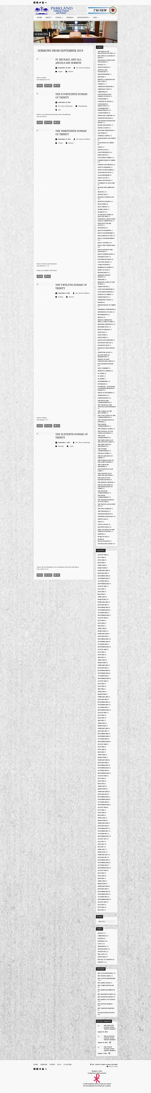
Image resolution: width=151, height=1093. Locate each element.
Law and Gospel (104, 262)
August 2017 (102, 839)
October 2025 (102, 581)
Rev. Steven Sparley (105, 1004)
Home (36, 1064)
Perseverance (103, 297)
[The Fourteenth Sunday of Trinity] (45, 107)
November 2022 (103, 673)
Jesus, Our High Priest (106, 238)
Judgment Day (103, 256)
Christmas (102, 91)
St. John (101, 376)
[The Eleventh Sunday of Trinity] (45, 562)
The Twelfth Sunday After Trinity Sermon (110, 1027)
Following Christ (105, 157)
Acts (59, 110)
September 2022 (103, 678)
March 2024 (102, 631)
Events (52, 1064)
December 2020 (103, 733)
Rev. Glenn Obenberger (65, 106)
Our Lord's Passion (105, 292)
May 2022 (101, 689)
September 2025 (103, 583)
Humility (61, 446)
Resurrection (103, 327)
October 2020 (102, 739)
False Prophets (103, 152)
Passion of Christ (104, 294)
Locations (68, 1064)
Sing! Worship (103, 368)
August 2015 (102, 902)
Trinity (100, 962)
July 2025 (101, 589)
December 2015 (103, 891)
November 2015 (103, 894)
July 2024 (101, 620)
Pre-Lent (101, 954)
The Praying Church (105, 482)
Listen (49, 85)
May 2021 (101, 720)
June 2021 (101, 718)
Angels (60, 71)
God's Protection (104, 172)
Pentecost (102, 951)
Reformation (103, 314)
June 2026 (101, 560)
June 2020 (101, 749)
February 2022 (103, 697)
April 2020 (101, 754)
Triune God (102, 519)
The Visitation (103, 511)
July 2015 (101, 904)
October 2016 (102, 865)
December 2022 (103, 670)
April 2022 (101, 691)
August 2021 (102, 712)
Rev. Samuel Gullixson (83, 67)
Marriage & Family (105, 267)
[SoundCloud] (46, 2)
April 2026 (101, 565)
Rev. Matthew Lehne (105, 994)
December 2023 (103, 639)
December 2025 (103, 576)
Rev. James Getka (104, 983)
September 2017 (103, 836)
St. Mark (101, 378)
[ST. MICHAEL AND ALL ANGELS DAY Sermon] (45, 73)
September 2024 (103, 615)
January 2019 (102, 794)
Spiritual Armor (104, 370)
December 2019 (103, 765)
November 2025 (103, 578)
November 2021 (103, 704)
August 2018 (102, 807)
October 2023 (102, 644)
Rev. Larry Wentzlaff (106, 985)
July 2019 (101, 778)
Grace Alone (102, 178)
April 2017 (101, 849)
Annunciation (103, 67)
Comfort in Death (104, 101)
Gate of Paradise (104, 167)
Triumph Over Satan (105, 516)
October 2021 (102, 707)
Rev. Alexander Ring (105, 973)
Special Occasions (105, 959)
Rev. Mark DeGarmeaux (106, 990)
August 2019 (102, 775)
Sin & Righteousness (105, 364)
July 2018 (101, 810)
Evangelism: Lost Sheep (107, 138)
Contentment (103, 113)
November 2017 (103, 831)
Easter (100, 938)
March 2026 (102, 568)
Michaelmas (102, 272)
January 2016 (102, 889)
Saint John (102, 335)
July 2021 (101, 715)
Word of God (102, 536)
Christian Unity (104, 89)
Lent (99, 943)
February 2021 (103, 728)
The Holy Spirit (103, 453)
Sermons (41, 34)
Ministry (101, 279)
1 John (71, 446)
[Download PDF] (110, 1042)
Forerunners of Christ (106, 160)
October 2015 (102, 896)
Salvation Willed (104, 342)
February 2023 (103, 665)
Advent (100, 933)
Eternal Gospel (104, 135)
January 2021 (102, 731)
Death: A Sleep (103, 128)
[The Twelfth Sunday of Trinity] (45, 413)
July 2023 (101, 652)
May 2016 (101, 878)
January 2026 (102, 573)
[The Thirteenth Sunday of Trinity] (45, 259)
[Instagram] (43, 2)
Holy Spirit (102, 204)
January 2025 (102, 604)
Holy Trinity (102, 206)
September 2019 (103, 773)
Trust (100, 521)
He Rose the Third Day (106, 187)
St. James (101, 373)
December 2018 (103, 797)
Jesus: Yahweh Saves (105, 254)
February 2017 (103, 854)
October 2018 (102, 802)
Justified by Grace (105, 259)
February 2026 (103, 570)
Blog (59, 1064)
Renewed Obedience (105, 324)
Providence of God (105, 312)
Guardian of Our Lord (106, 183)
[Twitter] (40, 2)
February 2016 (103, 886)
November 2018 (103, 799)
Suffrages (102, 384)
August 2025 (102, 586)
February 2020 (103, 760)
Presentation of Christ (107, 305)
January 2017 (102, 857)
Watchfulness (103, 527)
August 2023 (102, 649)
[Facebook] (34, 2)
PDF (57, 85)
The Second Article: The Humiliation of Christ (105, 486)
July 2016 (101, 873)
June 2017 (101, 844)
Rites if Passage (104, 329)
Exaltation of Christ (106, 142)
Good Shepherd (103, 175)
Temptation (102, 395)
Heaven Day (102, 194)
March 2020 (102, 757)
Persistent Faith (104, 299)
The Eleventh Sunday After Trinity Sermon (110, 1038)
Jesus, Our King (103, 242)
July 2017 (101, 841)
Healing (60, 297)
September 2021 (103, 710)
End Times (101, 133)
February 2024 (103, 633)
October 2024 (102, 612)
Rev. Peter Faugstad (105, 997)
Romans (70, 71)
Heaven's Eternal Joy (106, 197)
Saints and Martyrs (105, 340)
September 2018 (103, 804)
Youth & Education (105, 543)
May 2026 (101, 562)
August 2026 (102, 554)
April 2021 (101, 723)
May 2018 (101, 815)
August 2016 (102, 870)
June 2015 (101, 907)
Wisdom (101, 534)
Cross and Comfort (105, 115)
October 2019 (102, 770)
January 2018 (102, 825)
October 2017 (102, 833)
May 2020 (101, 752)
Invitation (102, 227)
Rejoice (100, 317)
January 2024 (102, 636)
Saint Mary (102, 337)
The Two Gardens (104, 508)
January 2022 (102, 699)
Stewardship (102, 381)
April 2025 (101, 597)
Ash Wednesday (103, 74)
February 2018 (103, 823)
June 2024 (101, 623)
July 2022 (101, 683)
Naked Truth (103, 286)
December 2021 (103, 702)
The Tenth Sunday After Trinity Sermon (110, 1048)
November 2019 (103, 768)
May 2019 (101, 783)
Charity (60, 143)
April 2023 (101, 660)
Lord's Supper (103, 264)
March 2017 (102, 852)
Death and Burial (104, 125)
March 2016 (102, 883)
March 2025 (102, 599)
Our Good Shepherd (105, 289)
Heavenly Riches (104, 201)
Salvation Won (103, 345)
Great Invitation (104, 180)
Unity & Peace (103, 524)
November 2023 (103, 641)
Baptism (101, 77)
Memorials (102, 946)
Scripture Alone (104, 352)
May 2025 (101, 594)
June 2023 (101, 654)
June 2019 (101, 781)
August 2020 (102, 744)
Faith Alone (102, 149)
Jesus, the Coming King (106, 245)
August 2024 (102, 618)
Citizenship (102, 99)
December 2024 (103, 607)
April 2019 (101, 786)
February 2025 (103, 602)
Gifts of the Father (105, 170)
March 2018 (102, 820)
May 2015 (101, 910)
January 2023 (102, 668)
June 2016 (101, 875)
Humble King (102, 209)
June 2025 (101, 591)
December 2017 (103, 828)
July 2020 (101, 747)
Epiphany (101, 941)
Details (40, 85)
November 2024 (103, 610)
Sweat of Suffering (105, 392)
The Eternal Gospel (105, 428)
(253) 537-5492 (113, 1066)
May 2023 (101, 657)
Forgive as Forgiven (105, 164)
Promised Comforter (106, 309)
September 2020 (103, 741)
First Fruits (102, 155)
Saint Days (102, 957)
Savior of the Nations (106, 348)
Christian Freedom (105, 86)
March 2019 (102, 789)
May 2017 (101, 846)
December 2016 (103, 860)
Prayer (100, 302)
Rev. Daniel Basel (104, 976)
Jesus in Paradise (104, 230)
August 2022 (102, 681)
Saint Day (101, 332)
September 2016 (103, 868)
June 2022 (101, 686)
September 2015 (103, 899)
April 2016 (101, 881)
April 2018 (101, 818)
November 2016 (103, 862)
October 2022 (102, 675)
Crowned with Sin (105, 118)
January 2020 (102, 762)
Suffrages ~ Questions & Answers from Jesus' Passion (106, 388)
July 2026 (101, 557)
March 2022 (102, 694)
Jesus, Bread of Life (105, 235)
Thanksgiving (82, 106)
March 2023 (102, 662)
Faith (100, 147)
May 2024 (101, 626)
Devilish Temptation (106, 130)
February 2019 (103, 791)
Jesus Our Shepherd (105, 233)
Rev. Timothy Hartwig (106, 1008)
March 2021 (102, 725)
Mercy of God (103, 270)
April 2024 (101, 628)
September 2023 (103, 647)
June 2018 (101, 812)
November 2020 (103, 736)
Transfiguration (104, 514)
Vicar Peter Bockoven (106, 1012)
